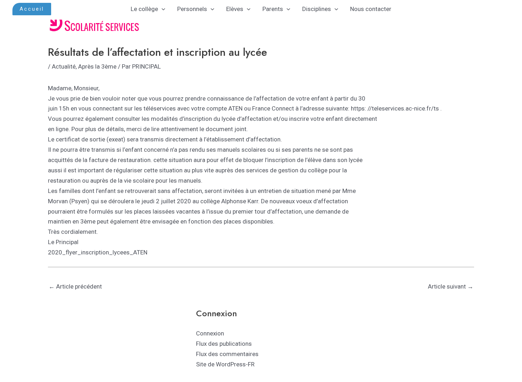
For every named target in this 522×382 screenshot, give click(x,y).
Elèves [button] (234, 8)
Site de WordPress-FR (225, 364)
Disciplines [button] (316, 8)
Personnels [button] (192, 8)
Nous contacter (370, 8)
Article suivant (450, 286)
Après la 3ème (97, 66)
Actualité (64, 66)
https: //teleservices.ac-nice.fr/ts (395, 108)
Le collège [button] (144, 8)
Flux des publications (224, 343)
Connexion (210, 333)
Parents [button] (272, 8)
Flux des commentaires (227, 353)
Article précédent (75, 286)
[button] (31, 9)
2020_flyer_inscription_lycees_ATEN (97, 252)
